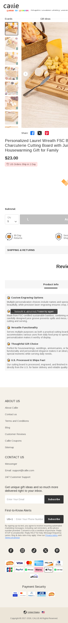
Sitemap (9, 447)
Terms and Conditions (17, 420)
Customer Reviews (15, 434)
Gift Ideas (45, 18)
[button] (25, 73)
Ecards (8, 18)
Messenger (11, 463)
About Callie (11, 407)
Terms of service (12, 537)
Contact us (11, 414)
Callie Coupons (13, 440)
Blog (7, 427)
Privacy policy (51, 535)
